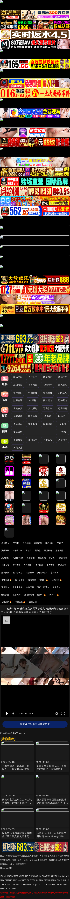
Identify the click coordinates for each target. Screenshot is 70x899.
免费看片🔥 (6, 580)
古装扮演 (17, 408)
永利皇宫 (55, 572)
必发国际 (5, 572)
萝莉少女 (62, 376)
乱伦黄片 (28, 565)
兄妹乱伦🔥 (6, 602)
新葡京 (38, 550)
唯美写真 (47, 424)
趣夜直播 (51, 565)
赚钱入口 (33, 602)
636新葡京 (20, 580)
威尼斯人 (5, 543)
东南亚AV (62, 392)
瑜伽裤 (47, 416)
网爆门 (62, 424)
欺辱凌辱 (17, 400)
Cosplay (48, 384)
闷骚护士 (62, 416)
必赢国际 (59, 550)
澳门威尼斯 (29, 594)
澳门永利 (49, 543)
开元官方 (5, 587)
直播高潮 (31, 557)
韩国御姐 (32, 392)
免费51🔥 (43, 580)
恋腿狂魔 (62, 408)
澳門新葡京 (42, 572)
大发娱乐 (30, 572)
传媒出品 (17, 431)
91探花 (32, 400)
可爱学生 (47, 408)
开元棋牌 (27, 543)
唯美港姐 (47, 392)
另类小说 (17, 447)
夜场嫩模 (62, 565)
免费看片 (57, 587)
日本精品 (32, 384)
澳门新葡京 (18, 572)
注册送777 (17, 550)
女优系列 (32, 408)
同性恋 (62, 431)
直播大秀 (17, 594)
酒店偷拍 (63, 557)
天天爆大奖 (18, 587)
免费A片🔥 (54, 594)
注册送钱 (5, 550)
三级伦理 (17, 384)
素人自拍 (62, 384)
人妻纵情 (47, 439)
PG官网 (16, 543)
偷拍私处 (39, 565)
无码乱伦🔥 (56, 580)
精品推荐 (17, 376)
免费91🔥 (41, 594)
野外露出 (62, 400)
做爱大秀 (5, 594)
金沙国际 (30, 587)
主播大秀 (5, 565)
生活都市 (17, 439)
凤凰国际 (5, 557)
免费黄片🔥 (20, 602)
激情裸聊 (32, 580)
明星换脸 (32, 416)
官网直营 (38, 543)
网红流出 (47, 400)
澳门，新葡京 (43, 587)
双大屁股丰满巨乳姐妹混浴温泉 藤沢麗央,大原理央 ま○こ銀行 (52, 802)
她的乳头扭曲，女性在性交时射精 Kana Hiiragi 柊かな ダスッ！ (52, 836)
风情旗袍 (17, 416)
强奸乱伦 (32, 376)
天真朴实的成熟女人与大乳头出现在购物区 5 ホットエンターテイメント (17, 802)
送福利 (28, 550)
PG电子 (60, 543)
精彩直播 (42, 557)
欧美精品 (47, 376)
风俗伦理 (62, 439)
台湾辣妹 (17, 392)
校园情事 (32, 439)
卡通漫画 (17, 424)
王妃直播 (17, 565)
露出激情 (32, 424)
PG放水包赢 (18, 557)
